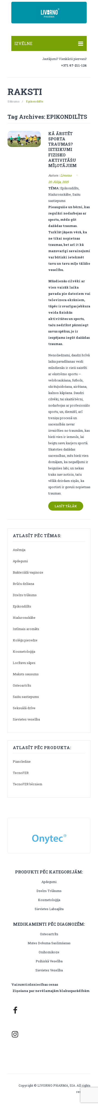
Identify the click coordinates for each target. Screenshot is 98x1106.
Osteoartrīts (22, 685)
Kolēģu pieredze (25, 640)
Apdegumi (20, 561)
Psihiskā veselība (49, 961)
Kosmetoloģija (24, 651)
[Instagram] (15, 1034)
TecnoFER (21, 773)
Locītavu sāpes (24, 663)
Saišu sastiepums (26, 697)
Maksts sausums (26, 674)
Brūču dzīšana (23, 584)
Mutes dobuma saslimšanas (49, 943)
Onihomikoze (49, 952)
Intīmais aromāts (26, 629)
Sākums (13, 101)
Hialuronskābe (24, 618)
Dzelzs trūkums (25, 595)
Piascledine (22, 761)
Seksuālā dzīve (24, 708)
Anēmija (19, 550)
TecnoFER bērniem (27, 784)
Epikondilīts (22, 606)
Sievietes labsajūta (49, 909)
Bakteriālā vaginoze (28, 572)
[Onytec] (49, 834)
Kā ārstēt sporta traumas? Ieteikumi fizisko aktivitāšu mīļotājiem (62, 149)
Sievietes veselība (26, 719)
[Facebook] (15, 1010)
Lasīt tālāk (66, 506)
